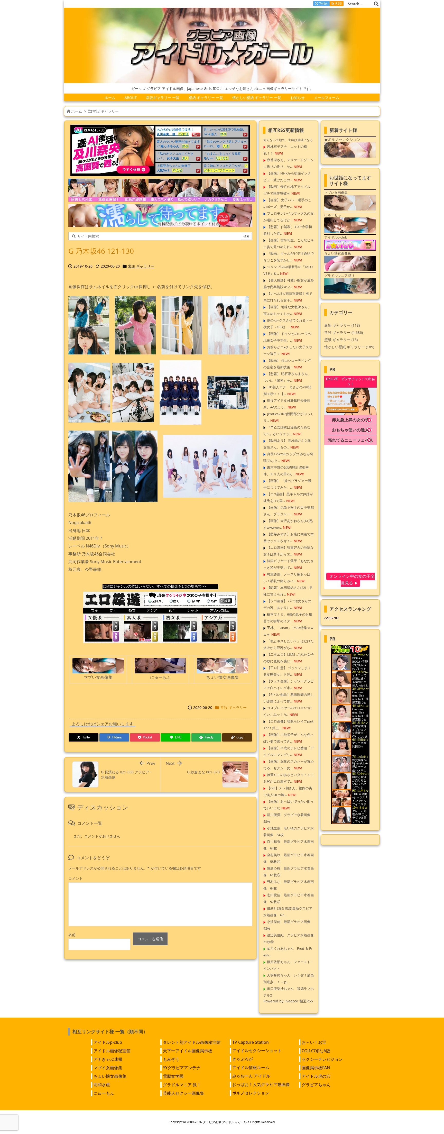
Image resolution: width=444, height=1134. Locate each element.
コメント (75, 878)
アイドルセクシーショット (257, 1050)
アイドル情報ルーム (250, 1067)
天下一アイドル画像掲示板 (187, 1051)
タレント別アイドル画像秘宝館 (191, 1042)
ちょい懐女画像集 (110, 1076)
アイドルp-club (108, 1042)
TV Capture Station (250, 1042)
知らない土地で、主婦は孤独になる (288, 140)
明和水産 (102, 1084)
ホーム (76, 111)
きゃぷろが (242, 1059)
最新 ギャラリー (342, 325)
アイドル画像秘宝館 (112, 1051)
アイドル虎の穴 (316, 1076)
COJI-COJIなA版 (316, 1051)
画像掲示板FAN (316, 1068)
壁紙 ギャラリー (341, 339)
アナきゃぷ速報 (108, 1059)
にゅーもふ (104, 1093)
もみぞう (171, 1059)
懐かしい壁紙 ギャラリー (349, 346)
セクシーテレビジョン (322, 1059)
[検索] (376, 4)
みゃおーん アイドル (251, 1076)
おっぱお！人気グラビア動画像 (261, 1084)
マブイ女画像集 (108, 1068)
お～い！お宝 (314, 1042)
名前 (72, 934)
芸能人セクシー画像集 (183, 1093)
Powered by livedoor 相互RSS (288, 1001)
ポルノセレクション (250, 1093)
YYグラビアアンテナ (181, 1068)
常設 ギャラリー (105, 111)
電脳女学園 (173, 1076)
